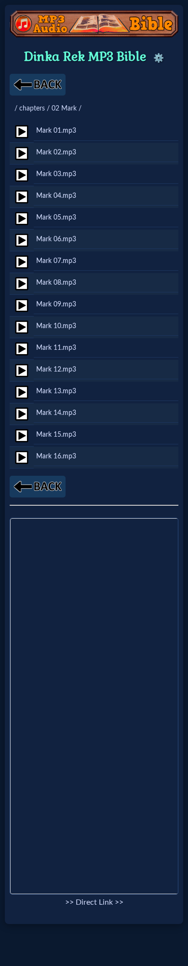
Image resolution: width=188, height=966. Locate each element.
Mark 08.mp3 (56, 282)
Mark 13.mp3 (56, 391)
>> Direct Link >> (94, 902)
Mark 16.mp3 (56, 456)
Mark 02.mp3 (56, 152)
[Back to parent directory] (38, 85)
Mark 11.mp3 (56, 347)
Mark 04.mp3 (56, 195)
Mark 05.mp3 (56, 217)
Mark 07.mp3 (56, 260)
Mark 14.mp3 (56, 412)
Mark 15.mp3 (56, 434)
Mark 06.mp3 (56, 239)
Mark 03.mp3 (56, 174)
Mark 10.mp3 (56, 326)
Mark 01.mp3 (56, 130)
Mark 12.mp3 (56, 369)
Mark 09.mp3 (56, 304)
